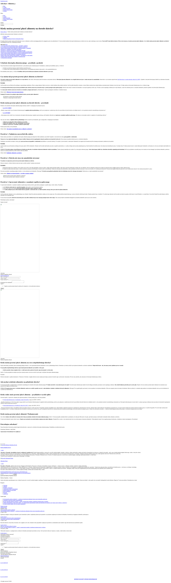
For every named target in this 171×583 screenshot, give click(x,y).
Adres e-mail (4, 278)
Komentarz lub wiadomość (6, 282)
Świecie (2, 572)
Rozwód (5, 492)
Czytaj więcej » (4, 516)
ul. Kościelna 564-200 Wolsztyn (4, 568)
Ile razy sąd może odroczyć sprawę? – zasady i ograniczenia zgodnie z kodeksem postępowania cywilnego (25, 501)
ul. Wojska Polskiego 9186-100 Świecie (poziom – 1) (7, 575)
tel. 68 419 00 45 (4, 569)
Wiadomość (3, 543)
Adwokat (5, 485)
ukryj (6, 44)
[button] (85, 13)
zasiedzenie (5, 493)
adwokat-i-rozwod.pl (79, 579)
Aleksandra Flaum (4, 461)
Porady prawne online (7, 9)
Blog (4, 6)
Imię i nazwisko (4, 276)
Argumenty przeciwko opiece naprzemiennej (12, 500)
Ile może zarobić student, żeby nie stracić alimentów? (14, 504)
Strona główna (4, 31)
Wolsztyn (2, 565)
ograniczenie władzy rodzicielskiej (10, 489)
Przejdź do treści (4, 1)
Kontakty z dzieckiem (7, 487)
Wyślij (2, 288)
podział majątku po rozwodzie (9, 490)
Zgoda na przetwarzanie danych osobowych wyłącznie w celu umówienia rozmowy (22, 286)
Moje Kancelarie (6, 8)
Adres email (3, 539)
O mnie (4, 7)
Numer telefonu (4, 279)
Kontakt (5, 11)
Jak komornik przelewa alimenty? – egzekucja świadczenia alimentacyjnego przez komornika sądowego (25, 499)
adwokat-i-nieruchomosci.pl (90, 579)
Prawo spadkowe (6, 491)
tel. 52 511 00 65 (4, 576)
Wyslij (2, 549)
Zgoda (2, 283)
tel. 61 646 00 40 (4, 562)
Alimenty (5, 37)
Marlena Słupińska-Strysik (6, 447)
